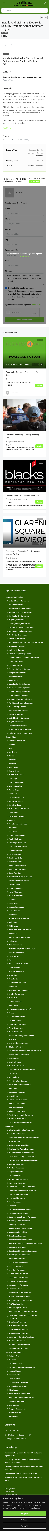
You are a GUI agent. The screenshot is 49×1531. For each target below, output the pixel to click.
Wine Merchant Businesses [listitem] (18, 1043)
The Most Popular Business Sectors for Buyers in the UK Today (24, 1468)
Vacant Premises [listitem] (15, 1413)
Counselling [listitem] (13, 1073)
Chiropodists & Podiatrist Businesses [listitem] (22, 1070)
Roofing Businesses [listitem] (16, 714)
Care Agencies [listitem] (14, 1058)
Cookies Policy (10, 1492)
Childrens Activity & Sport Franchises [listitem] (22, 1153)
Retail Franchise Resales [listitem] (18, 1326)
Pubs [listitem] (10, 960)
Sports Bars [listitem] (13, 998)
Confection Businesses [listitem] (17, 816)
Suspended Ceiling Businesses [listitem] (20, 729)
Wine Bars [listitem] (12, 1039)
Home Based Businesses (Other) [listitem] (20, 1240)
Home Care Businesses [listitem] (17, 1092)
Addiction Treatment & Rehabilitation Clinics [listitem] (25, 1051)
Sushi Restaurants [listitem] (15, 1001)
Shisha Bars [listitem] (13, 975)
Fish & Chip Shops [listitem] (15, 839)
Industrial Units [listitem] (14, 1375)
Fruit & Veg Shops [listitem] (15, 854)
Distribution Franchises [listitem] (17, 1183)
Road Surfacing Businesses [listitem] (18, 710)
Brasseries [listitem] (12, 760)
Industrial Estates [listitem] (15, 1371)
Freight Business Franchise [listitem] (18, 1213)
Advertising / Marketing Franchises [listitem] (21, 1130)
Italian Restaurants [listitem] (16, 896)
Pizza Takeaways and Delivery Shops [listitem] (22, 949)
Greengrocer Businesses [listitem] (17, 865)
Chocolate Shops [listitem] (15, 805)
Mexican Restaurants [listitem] (16, 907)
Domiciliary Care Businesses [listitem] (19, 1081)
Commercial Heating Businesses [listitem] (20, 631)
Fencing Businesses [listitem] (16, 661)
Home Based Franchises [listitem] (17, 1247)
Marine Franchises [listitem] (15, 1289)
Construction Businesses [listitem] (18, 635)
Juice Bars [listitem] (12, 899)
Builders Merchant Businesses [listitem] (20, 608)
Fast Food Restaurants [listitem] (17, 835)
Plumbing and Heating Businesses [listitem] (21, 703)
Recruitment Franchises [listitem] (17, 1322)
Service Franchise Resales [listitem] (18, 1329)
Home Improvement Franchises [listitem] (20, 1255)
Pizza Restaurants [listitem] (15, 945)
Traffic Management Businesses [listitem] (20, 733)
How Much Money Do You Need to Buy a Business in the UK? (23, 1479)
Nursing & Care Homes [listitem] (17, 1104)
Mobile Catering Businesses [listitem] (19, 918)
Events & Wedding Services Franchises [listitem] (22, 1190)
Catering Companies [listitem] (16, 782)
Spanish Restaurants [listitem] (16, 994)
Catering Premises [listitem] (15, 786)
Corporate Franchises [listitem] (16, 1172)
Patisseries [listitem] (13, 941)
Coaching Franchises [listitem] (16, 1168)
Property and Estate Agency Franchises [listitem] (23, 1311)
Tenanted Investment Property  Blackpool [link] (22, 495)
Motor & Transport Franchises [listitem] (19, 1296)
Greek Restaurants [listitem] (15, 862)
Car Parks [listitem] (12, 1360)
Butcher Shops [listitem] (14, 771)
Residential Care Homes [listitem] (17, 1119)
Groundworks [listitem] (13, 680)
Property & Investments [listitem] (14, 1352)
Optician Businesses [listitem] (16, 1107)
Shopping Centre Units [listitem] (17, 1409)
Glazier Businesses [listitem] (16, 676)
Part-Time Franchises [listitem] (16, 1304)
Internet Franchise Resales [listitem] (18, 1262)
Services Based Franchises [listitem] (18, 1333)
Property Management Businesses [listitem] (21, 1397)
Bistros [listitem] (11, 756)
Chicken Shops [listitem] (14, 794)
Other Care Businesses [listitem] (17, 1111)
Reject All (24, 1526)
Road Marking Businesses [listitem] (18, 707)
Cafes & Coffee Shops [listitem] (16, 775)
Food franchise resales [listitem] (17, 1198)
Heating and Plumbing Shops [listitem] (19, 688)
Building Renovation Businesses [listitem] (20, 612)
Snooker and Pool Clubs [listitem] (17, 983)
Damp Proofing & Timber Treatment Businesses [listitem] (26, 642)
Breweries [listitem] (12, 763)
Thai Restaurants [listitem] (15, 1020)
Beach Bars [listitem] (13, 752)
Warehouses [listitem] (13, 1416)
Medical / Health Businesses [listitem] (19, 1100)
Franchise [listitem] (12, 1206)
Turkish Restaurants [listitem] (16, 1028)
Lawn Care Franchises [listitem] (17, 1270)
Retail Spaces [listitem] (14, 1405)
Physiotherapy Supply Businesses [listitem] (21, 1115)
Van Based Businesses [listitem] (17, 1341)
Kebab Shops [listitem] (13, 903)
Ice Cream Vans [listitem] (14, 884)
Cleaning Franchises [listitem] (16, 1164)
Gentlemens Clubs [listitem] (15, 858)
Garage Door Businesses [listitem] (17, 673)
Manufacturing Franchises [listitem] (18, 1285)
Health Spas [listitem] (13, 1088)
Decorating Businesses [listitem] (17, 646)
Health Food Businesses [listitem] (17, 869)
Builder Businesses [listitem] (16, 605)
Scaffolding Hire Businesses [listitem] (19, 718)
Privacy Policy (10, 1489)
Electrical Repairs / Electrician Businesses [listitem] (24, 658)
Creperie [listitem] (12, 820)
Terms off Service (11, 1494)
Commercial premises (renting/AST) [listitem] (22, 1367)
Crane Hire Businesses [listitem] (17, 639)
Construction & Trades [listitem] (14, 597)
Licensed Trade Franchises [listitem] (18, 1281)
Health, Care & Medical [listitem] (14, 1047)
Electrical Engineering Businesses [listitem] (21, 654)
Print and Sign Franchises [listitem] (18, 1308)
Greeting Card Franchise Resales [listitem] (20, 1228)
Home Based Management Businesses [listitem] (23, 1251)
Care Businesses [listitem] (15, 1062)
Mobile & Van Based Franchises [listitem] (20, 1293)
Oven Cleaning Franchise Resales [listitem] (21, 1300)
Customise (24, 1520)
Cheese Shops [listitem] (14, 790)
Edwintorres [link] (14, 393)
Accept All (24, 1514)
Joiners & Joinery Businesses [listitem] (19, 692)
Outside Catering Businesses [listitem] (19, 937)
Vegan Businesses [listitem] (15, 1032)
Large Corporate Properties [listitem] (18, 1382)
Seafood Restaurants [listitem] (16, 971)
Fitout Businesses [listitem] (15, 665)
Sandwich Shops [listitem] (14, 967)
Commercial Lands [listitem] (15, 1363)
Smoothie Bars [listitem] (14, 979)
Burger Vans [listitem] (13, 767)
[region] (24, 1513)
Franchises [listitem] (10, 1126)
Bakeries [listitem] (12, 744)
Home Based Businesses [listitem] (18, 1236)
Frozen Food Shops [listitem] (15, 850)
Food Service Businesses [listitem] (18, 847)
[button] (42, 17)
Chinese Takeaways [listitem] (16, 801)
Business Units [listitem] (14, 1356)
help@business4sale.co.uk (16, 1439)
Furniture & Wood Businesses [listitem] (19, 669)
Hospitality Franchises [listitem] (17, 1259)
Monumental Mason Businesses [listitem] (20, 699)
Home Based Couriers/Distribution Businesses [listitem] (25, 1243)
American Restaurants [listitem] (17, 741)
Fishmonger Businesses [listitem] (17, 843)
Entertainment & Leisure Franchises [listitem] (22, 1187)
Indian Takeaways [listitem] (15, 892)
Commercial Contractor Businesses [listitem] (21, 627)
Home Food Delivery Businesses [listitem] (20, 877)
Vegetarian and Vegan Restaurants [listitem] (21, 1036)
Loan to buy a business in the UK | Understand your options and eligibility (23, 1461)
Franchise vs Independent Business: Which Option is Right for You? (24, 1454)
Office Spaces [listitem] (14, 1390)
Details (39, 385)
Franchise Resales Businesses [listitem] (20, 1209)
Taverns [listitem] (11, 1013)
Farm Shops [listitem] (13, 831)
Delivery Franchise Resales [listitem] (18, 1179)
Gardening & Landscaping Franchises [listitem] (22, 1217)
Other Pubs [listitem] (13, 933)
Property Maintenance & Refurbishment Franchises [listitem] (23, 1316)
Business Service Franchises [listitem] (19, 1145)
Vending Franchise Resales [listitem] (18, 1348)
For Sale (4, 32)
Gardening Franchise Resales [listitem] (19, 1221)
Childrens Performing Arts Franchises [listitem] (22, 1156)
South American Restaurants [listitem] (19, 990)
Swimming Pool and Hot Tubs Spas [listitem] (21, 1337)
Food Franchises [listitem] (15, 1202)
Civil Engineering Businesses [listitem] (19, 623)
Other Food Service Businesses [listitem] (20, 930)
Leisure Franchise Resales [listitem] (18, 1274)
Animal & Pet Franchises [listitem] (17, 1134)
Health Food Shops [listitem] (15, 873)
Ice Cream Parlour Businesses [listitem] (19, 881)
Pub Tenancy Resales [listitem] (16, 952)
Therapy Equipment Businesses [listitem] (20, 1122)
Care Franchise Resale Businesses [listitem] (21, 1149)
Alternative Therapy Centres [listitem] (19, 1054)
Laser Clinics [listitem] (13, 1096)
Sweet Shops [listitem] (13, 1005)
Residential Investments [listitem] (17, 1401)
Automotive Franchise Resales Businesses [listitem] (24, 1138)
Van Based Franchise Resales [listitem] (19, 1345)
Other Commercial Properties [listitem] (19, 1394)
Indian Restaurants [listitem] (15, 888)
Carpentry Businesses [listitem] (16, 620)
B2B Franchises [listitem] (14, 1141)
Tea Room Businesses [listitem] (17, 1017)
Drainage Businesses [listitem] (16, 650)
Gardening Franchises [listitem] (17, 1225)
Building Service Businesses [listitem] (19, 616)
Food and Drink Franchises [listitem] (18, 1194)
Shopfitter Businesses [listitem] (16, 722)
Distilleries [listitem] (13, 828)
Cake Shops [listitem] (13, 778)
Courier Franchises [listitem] (15, 1175)
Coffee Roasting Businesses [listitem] (19, 809)
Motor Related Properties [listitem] (18, 1386)
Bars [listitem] (10, 748)
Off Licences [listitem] (13, 926)
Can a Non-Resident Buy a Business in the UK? (21, 1473)
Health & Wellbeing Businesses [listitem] (20, 1085)
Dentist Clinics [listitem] (14, 1077)
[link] (24, 353)
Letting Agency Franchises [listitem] (18, 1277)
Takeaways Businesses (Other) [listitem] (20, 1009)
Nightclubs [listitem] (13, 922)
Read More (7, 128)
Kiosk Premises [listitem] (14, 1379)
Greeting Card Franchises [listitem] (18, 1232)
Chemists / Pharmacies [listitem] (17, 1066)
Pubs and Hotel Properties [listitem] (18, 964)
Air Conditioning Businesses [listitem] (19, 601)
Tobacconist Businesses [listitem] (17, 1024)
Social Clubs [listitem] (13, 986)
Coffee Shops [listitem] (13, 812)
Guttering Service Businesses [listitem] (19, 684)
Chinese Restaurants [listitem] (16, 797)
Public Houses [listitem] (14, 956)
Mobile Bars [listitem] (13, 915)
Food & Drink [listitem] (10, 737)
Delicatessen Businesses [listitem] (18, 824)
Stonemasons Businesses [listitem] (18, 726)
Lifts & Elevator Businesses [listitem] (18, 695)
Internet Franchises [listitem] (16, 1266)
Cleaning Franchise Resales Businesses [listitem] (23, 1160)
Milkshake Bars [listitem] (14, 911)
